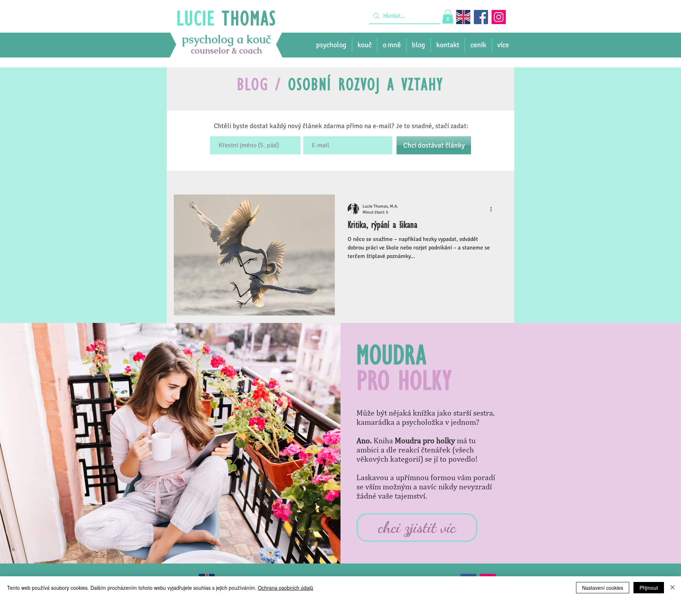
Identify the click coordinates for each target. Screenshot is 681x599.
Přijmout (649, 587)
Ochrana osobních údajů (285, 587)
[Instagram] (499, 17)
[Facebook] (481, 17)
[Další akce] (493, 209)
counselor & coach (226, 50)
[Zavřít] (672, 587)
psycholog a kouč (226, 39)
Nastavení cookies (602, 587)
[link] (448, 16)
